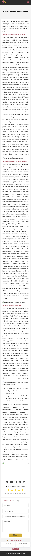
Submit (15, 549)
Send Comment (15, 535)
